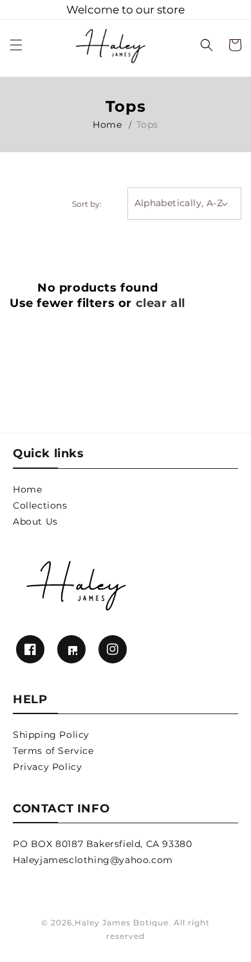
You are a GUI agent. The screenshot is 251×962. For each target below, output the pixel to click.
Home (107, 124)
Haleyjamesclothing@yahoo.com (93, 860)
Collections (40, 505)
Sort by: (87, 204)
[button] (16, 45)
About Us (35, 521)
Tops (147, 124)
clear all (160, 303)
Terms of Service (53, 750)
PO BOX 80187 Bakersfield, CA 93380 (102, 844)
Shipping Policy (51, 734)
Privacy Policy (47, 767)
